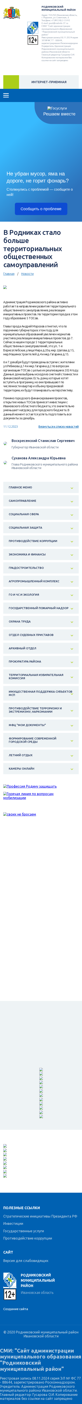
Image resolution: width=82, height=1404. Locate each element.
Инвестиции (13, 1223)
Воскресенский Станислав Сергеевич (43, 441)
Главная (8, 274)
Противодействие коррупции (27, 1238)
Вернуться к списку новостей (58, 426)
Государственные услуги (23, 1231)
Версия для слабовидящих (25, 1261)
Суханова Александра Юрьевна (39, 458)
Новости (27, 274)
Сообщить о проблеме (41, 209)
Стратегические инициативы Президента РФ (40, 1216)
